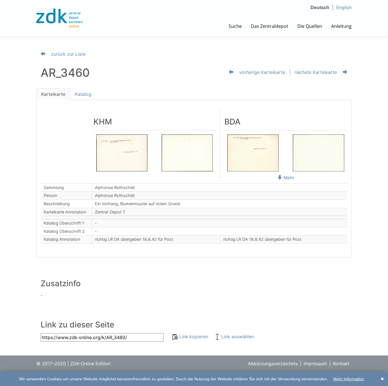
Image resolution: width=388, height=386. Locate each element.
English (344, 7)
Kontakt (341, 363)
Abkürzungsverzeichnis (273, 363)
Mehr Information (348, 379)
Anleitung (341, 26)
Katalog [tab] (83, 94)
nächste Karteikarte (316, 72)
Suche (235, 26)
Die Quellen (309, 26)
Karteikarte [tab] (53, 94)
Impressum (315, 363)
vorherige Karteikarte (261, 72)
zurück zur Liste (67, 54)
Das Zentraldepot (269, 26)
